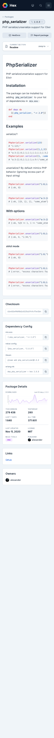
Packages (9, 17)
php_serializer (14, 21)
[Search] (40, 5)
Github (9, 460)
